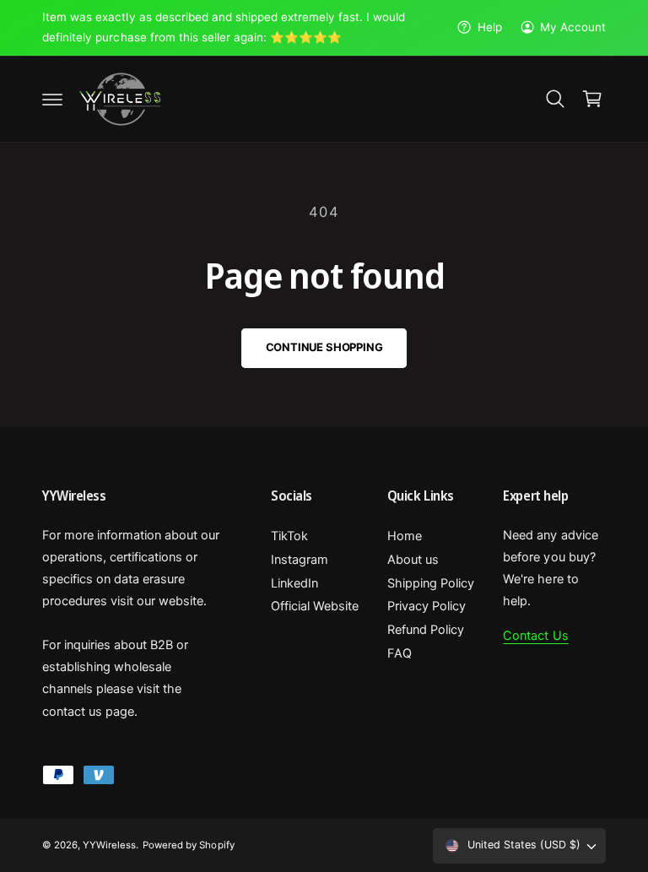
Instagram (299, 559)
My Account (573, 27)
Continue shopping (324, 347)
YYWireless (109, 845)
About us (413, 559)
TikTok (289, 536)
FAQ (399, 653)
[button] (52, 98)
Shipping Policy (430, 583)
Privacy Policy (426, 606)
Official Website (315, 606)
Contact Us (535, 635)
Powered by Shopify (188, 845)
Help (489, 27)
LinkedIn (294, 583)
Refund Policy (425, 629)
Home (404, 536)
